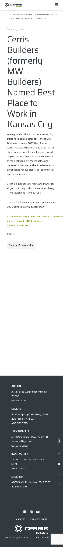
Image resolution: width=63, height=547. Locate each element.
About (15, 15)
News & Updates (26, 15)
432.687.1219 (19, 487)
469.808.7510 (19, 423)
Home (9, 15)
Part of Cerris (42, 537)
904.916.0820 (19, 446)
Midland (17, 477)
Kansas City (19, 454)
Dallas (16, 409)
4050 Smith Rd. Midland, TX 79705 (31, 482)
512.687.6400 (19, 400)
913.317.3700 (19, 468)
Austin (16, 386)
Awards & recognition (21, 245)
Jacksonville (20, 431)
